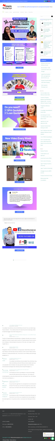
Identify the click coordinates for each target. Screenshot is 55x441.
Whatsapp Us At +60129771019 (23, 1)
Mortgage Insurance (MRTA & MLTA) (46, 171)
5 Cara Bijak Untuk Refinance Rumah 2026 (15, 359)
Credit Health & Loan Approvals (45, 154)
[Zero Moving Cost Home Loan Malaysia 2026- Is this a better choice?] (5, 372)
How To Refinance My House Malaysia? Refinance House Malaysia (46, 132)
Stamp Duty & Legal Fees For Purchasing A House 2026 (48, 23)
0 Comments (16, 348)
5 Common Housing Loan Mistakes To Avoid (48, 36)
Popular (42, 20)
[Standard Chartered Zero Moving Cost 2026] (5, 395)
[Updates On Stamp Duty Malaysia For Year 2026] (42, 52)
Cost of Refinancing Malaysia (46, 136)
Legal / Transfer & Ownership (46, 168)
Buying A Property (44, 151)
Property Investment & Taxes (46, 175)
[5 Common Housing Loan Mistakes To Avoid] (42, 35)
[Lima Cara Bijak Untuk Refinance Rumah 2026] (2, 326)
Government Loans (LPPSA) (46, 158)
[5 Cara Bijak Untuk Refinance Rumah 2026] (5, 361)
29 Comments (17, 337)
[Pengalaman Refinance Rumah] (2, 348)
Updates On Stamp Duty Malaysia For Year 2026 (47, 53)
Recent (46, 20)
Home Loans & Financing (45, 161)
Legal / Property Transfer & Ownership (46, 164)
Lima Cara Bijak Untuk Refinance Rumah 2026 (47, 30)
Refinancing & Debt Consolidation (44, 179)
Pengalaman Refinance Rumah (13, 347)
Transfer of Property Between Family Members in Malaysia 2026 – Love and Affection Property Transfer (48, 44)
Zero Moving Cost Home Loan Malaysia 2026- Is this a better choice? (19, 370)
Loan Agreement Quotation (43, 6)
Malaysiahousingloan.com (33, 425)
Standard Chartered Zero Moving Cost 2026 (15, 393)
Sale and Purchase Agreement (30, 6)
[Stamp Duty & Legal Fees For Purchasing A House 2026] (42, 22)
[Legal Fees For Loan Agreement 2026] (5, 385)
